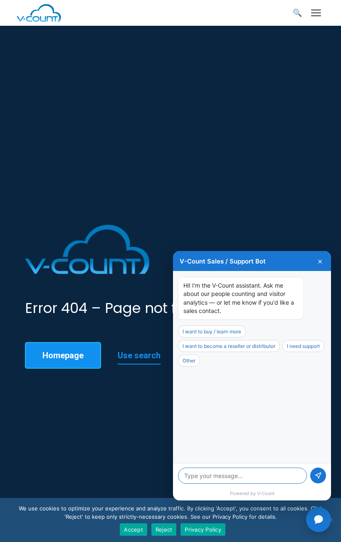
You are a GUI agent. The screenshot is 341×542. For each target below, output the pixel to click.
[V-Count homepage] (44, 13)
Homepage (63, 355)
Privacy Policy (203, 529)
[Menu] (316, 13)
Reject (164, 529)
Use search (139, 355)
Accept (133, 529)
